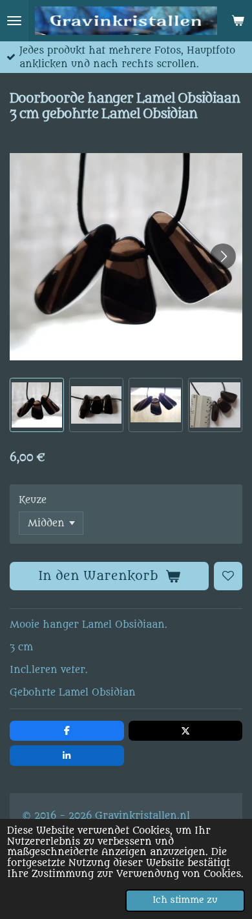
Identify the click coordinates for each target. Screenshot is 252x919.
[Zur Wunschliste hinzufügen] (228, 576)
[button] (37, 405)
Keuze (33, 500)
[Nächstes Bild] (223, 256)
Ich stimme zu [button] (185, 900)
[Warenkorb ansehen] (238, 20)
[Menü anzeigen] (14, 20)
